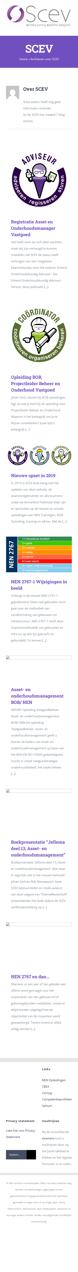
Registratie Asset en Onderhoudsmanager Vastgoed (33, 179)
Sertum (47, 1106)
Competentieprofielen (57, 1099)
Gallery (44, 179)
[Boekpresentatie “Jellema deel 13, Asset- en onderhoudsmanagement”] (39, 811)
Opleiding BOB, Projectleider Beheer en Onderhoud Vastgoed (33, 334)
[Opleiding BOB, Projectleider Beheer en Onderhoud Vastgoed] (39, 335)
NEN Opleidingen (54, 1080)
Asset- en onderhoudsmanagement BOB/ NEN (33, 667)
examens (48, 1138)
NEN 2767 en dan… (33, 944)
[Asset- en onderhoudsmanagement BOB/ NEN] (39, 667)
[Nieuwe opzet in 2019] (39, 455)
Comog (47, 1093)
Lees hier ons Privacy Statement (20, 1133)
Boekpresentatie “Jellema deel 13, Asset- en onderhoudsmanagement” (33, 810)
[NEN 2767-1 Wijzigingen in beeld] (39, 555)
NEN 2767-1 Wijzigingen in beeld (33, 554)
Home (23, 59)
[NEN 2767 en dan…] (39, 944)
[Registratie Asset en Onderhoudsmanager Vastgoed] (39, 180)
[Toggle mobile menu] (70, 30)
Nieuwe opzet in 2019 (33, 455)
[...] (46, 287)
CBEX (45, 1086)
